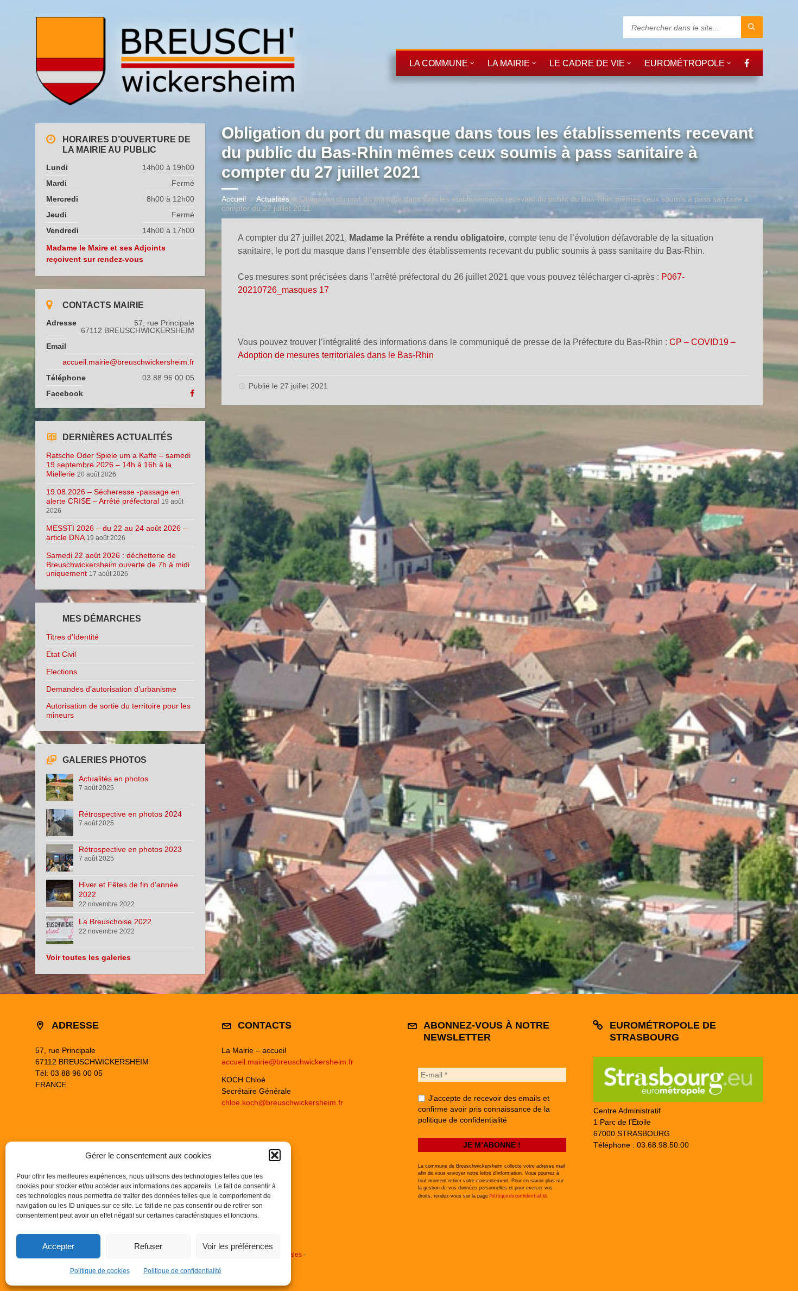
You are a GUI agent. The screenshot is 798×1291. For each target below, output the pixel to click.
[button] (274, 1155)
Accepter (58, 1246)
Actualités (272, 199)
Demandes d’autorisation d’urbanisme (111, 689)
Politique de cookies (100, 1271)
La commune (438, 63)
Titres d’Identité (72, 636)
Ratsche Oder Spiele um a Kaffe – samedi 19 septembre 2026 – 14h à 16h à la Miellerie (118, 464)
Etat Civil (61, 654)
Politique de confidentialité (182, 1271)
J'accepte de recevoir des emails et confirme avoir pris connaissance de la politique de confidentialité (484, 1109)
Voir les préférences (237, 1246)
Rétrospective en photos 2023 (130, 849)
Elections (61, 671)
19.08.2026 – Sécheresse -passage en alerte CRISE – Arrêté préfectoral (113, 496)
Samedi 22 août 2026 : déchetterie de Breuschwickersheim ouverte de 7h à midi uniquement (117, 564)
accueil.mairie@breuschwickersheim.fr (128, 362)
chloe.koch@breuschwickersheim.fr (282, 1102)
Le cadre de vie (587, 63)
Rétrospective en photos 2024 (130, 814)
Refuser (148, 1246)
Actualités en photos (113, 778)
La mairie (508, 63)
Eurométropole (684, 63)
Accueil (233, 199)
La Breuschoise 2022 (115, 921)
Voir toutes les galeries (88, 957)
